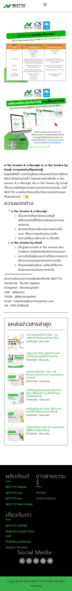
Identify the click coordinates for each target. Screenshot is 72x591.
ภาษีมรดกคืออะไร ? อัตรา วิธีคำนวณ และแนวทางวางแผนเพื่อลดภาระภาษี (44, 375)
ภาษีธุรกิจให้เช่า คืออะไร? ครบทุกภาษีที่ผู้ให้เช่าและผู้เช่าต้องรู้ (45, 428)
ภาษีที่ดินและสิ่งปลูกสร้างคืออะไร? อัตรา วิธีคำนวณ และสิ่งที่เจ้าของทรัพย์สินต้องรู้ (43, 393)
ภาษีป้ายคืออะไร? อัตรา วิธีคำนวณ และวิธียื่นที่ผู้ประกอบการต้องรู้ (44, 410)
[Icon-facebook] (22, 561)
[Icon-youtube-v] (50, 561)
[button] (45, 4)
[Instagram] (29, 561)
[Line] (43, 561)
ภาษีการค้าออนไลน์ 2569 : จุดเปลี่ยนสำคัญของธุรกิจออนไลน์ (42, 336)
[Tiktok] (36, 561)
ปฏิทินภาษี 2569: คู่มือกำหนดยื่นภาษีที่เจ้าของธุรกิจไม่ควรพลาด (43, 354)
